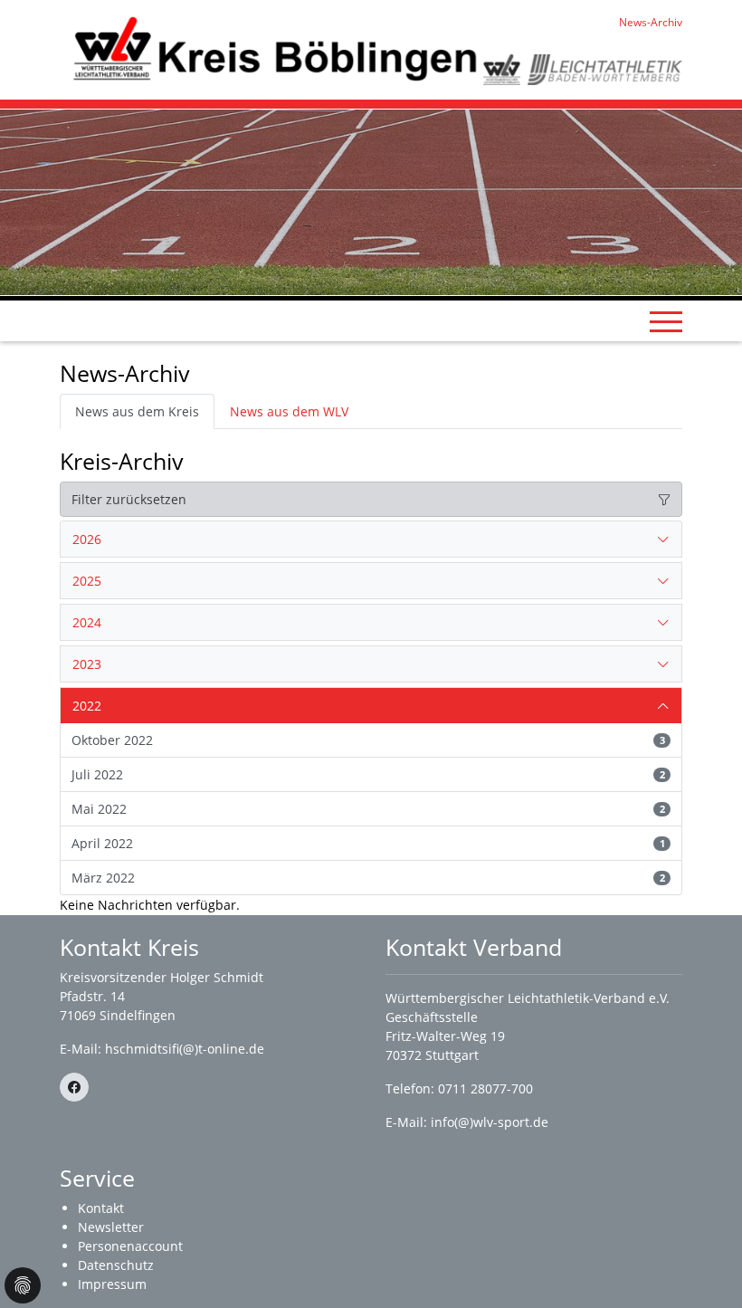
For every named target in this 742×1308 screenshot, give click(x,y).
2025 (86, 580)
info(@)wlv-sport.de (489, 1122)
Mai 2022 (368, 808)
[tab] (371, 539)
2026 (86, 539)
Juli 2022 (368, 774)
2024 (86, 622)
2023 (86, 664)
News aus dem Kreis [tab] (137, 411)
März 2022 (368, 877)
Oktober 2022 (368, 740)
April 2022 (368, 843)
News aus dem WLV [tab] (289, 411)
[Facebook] (74, 1087)
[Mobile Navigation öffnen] (666, 321)
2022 (86, 705)
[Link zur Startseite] (271, 48)
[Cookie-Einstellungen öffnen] (23, 1285)
